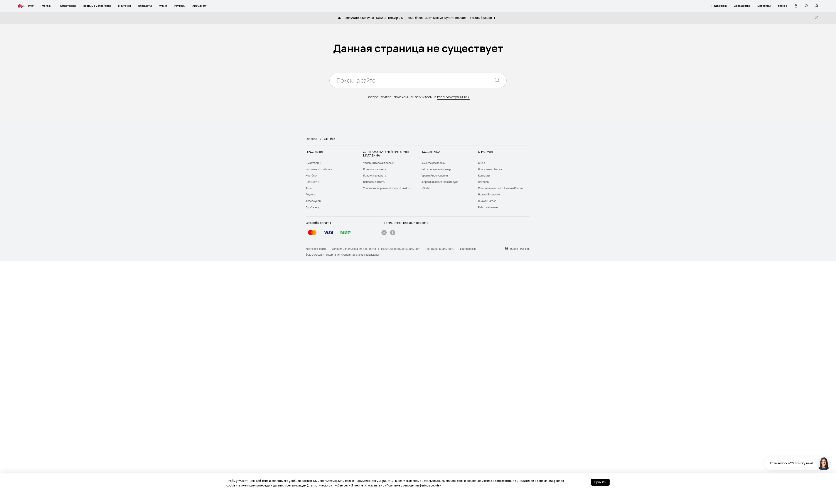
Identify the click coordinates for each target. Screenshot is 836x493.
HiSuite (425, 188)
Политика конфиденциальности (401, 249)
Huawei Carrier (487, 201)
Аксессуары (313, 201)
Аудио (309, 188)
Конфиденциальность (440, 249)
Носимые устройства (319, 169)
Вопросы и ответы (374, 182)
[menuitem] (332, 163)
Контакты (484, 175)
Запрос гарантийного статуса (439, 182)
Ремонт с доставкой (433, 163)
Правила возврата (374, 175)
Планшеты (312, 182)
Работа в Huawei (488, 207)
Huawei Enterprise (489, 194)
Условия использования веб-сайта (354, 249)
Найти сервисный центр (436, 169)
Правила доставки (374, 169)
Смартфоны (313, 163)
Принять (600, 482)
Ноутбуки (311, 175)
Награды (483, 182)
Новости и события (490, 169)
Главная (311, 139)
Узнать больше (481, 18)
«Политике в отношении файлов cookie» (413, 485)
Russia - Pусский (520, 249)
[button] (796, 6)
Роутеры (311, 194)
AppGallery (312, 207)
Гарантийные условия (434, 175)
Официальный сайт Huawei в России (500, 188)
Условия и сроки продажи (379, 163)
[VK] (384, 233)
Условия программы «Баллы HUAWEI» (386, 188)
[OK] (392, 233)
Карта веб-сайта (316, 249)
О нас (481, 163)
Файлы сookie (468, 249)
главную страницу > (453, 97)
